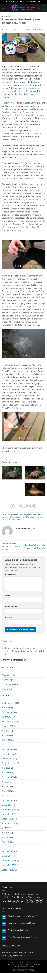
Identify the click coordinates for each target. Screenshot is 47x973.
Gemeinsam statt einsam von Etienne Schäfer (11, 546)
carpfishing (6, 519)
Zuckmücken (7, 291)
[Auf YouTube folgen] (41, 901)
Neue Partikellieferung (18, 930)
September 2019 (9, 823)
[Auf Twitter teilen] (21, 506)
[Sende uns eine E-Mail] (37, 901)
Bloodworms (31, 102)
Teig (39, 91)
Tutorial (5, 689)
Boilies (21, 91)
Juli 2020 (5, 781)
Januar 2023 (7, 716)
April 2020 (6, 791)
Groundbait (30, 91)
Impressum (35, 964)
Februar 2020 (8, 800)
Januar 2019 (7, 856)
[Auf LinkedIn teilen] (34, 506)
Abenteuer (6, 675)
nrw (23, 519)
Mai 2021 (6, 772)
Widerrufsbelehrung (16, 964)
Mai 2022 (6, 735)
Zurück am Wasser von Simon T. (22, 916)
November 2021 (9, 754)
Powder (22, 82)
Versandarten (31, 963)
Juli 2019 (5, 828)
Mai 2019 (6, 837)
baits (12, 517)
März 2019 (6, 846)
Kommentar (10, 574)
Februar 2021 (8, 777)
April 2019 (6, 842)
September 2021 (9, 763)
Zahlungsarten (16, 963)
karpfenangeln (15, 519)
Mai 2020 (6, 786)
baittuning (18, 517)
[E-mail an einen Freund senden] (26, 506)
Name (8, 595)
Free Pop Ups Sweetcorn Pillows (22, 937)
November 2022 (9, 721)
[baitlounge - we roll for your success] (23, 7)
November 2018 (9, 865)
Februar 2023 (8, 712)
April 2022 (6, 740)
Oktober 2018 (8, 870)
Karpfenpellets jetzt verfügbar (21, 923)
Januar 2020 (7, 805)
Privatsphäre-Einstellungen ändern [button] (18, 952)
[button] (3, 8)
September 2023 (9, 703)
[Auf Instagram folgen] (32, 901)
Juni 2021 (6, 768)
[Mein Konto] (39, 7)
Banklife (25, 517)
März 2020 (6, 795)
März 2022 (6, 744)
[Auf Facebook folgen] (28, 901)
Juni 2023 (6, 707)
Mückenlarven (8, 102)
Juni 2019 (6, 832)
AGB (28, 964)
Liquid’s (9, 82)
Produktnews (8, 684)
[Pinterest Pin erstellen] (30, 506)
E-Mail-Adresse (12, 606)
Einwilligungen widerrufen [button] (13, 955)
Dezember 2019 (9, 809)
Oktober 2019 (8, 818)
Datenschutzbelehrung (23, 966)
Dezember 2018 (9, 860)
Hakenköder (24, 94)
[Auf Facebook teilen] (17, 506)
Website (8, 617)
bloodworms (33, 517)
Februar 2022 (8, 749)
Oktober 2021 (8, 758)
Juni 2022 (6, 730)
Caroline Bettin (38, 30)
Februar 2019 (8, 851)
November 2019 (9, 814)
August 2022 (7, 726)
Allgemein (6, 16)
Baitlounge (6, 517)
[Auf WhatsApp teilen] (13, 506)
